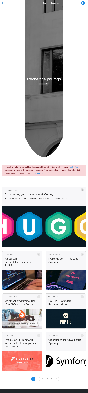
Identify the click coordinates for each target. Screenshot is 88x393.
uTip (76, 3)
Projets (67, 3)
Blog (44, 3)
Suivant (49, 379)
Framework (43, 84)
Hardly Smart (74, 167)
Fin (57, 379)
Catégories (55, 3)
